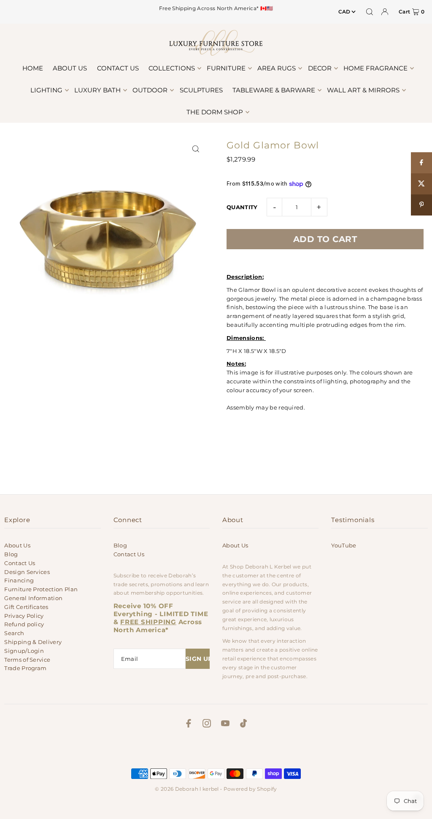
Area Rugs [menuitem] (276, 68)
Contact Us (19, 563)
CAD (344, 11)
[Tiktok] (243, 724)
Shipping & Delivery (33, 641)
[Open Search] (369, 11)
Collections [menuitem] (171, 68)
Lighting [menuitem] (46, 90)
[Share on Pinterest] (421, 205)
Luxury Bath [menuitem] (97, 90)
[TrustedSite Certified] (216, 750)
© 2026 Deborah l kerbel (187, 789)
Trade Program (25, 668)
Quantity (242, 207)
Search (14, 633)
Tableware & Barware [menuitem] (273, 90)
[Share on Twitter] (421, 183)
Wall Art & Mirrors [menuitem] (363, 90)
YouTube (343, 545)
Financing (19, 580)
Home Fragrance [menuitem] (375, 68)
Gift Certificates (26, 606)
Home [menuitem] (32, 68)
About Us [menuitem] (70, 68)
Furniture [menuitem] (226, 68)
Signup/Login (24, 650)
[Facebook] (188, 724)
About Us (17, 545)
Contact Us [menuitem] (118, 68)
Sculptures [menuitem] (201, 90)
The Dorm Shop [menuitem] (214, 112)
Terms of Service (27, 659)
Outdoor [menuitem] (149, 90)
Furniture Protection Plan (41, 589)
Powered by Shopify (250, 789)
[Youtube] (225, 724)
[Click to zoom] (195, 149)
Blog (11, 554)
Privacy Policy (24, 615)
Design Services (27, 571)
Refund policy (24, 624)
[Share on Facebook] (421, 162)
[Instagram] (206, 724)
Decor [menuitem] (320, 68)
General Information (33, 598)
